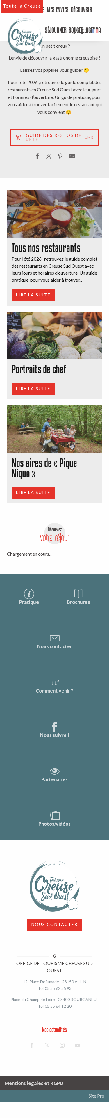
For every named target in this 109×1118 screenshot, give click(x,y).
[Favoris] (74, 31)
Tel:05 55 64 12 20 (55, 1006)
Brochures (78, 602)
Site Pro (96, 1095)
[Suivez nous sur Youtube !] (77, 1045)
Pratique (29, 602)
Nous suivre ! (54, 735)
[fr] (95, 31)
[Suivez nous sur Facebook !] (32, 1045)
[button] (84, 31)
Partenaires (54, 779)
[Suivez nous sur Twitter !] (47, 1045)
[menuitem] (58, 10)
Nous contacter (54, 646)
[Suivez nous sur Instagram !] (62, 1045)
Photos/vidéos (54, 823)
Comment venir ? (54, 690)
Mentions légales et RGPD (34, 1083)
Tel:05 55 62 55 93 (55, 988)
